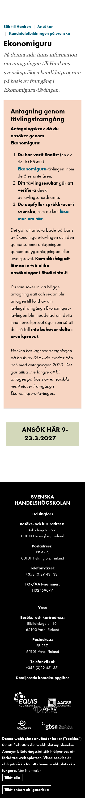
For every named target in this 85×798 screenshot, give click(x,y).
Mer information (29, 770)
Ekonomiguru (32, 169)
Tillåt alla (12, 777)
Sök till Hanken (17, 26)
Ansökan (45, 26)
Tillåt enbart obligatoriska (26, 789)
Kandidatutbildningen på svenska (39, 33)
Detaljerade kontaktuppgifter (42, 677)
